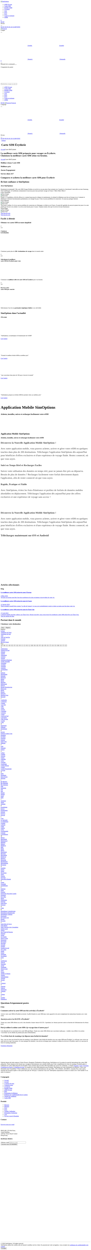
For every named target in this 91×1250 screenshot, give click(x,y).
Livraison (7, 9)
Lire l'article (4, 338)
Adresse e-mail (5, 1142)
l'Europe (76, 1065)
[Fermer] (1, 32)
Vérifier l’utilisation (9, 1111)
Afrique (3, 140)
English (29, 45)
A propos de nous (9, 1083)
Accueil (3, 149)
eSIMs (6, 17)
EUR (7, 27)
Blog (5, 1091)
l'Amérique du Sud (19, 1067)
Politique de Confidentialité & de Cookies (16, 1094)
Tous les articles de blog (7, 616)
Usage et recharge (9, 15)
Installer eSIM (8, 7)
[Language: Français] (4, 28)
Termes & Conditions (10, 1096)
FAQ (5, 12)
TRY (18, 27)
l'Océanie (85, 1065)
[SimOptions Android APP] (11, 553)
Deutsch (30, 59)
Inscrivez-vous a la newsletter (9, 1144)
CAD (11, 27)
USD (2, 22)
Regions (8, 627)
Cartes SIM (7, 6)
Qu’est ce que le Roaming (11, 1116)
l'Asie (80, 1065)
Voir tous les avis (5, 213)
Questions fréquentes (6, 1045)
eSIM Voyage (8, 4)
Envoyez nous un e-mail (7, 1124)
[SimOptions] (5, 1)
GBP (15, 27)
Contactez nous (8, 1085)
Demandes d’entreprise (10, 1113)
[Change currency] (1, 25)
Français (13, 103)
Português (62, 59)
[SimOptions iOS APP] (11, 567)
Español (61, 45)
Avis (5, 11)
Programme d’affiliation (11, 1093)
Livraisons (7, 1086)
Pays (2, 627)
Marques (6, 1105)
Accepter (3, 1248)
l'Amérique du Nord (6, 1067)
